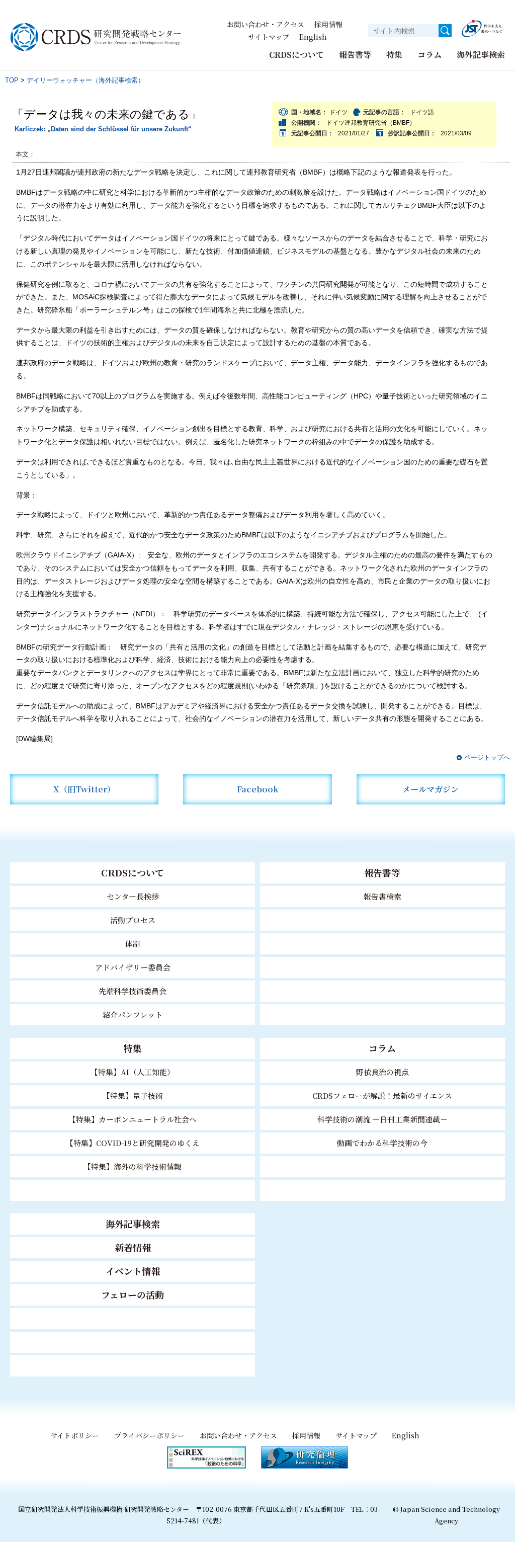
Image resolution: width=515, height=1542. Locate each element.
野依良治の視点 (382, 1072)
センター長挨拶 (133, 896)
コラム (429, 54)
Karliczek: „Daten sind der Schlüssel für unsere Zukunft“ (103, 129)
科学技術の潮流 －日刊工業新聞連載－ (382, 1119)
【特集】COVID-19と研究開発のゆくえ (133, 1143)
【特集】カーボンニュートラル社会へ (132, 1119)
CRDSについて (296, 54)
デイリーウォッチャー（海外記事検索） (85, 80)
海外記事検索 (481, 54)
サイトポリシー (74, 1435)
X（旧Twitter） (84, 789)
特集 (394, 54)
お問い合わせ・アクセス (265, 24)
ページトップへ (487, 757)
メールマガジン (430, 789)
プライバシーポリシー (149, 1435)
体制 (132, 943)
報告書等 (355, 54)
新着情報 (133, 1247)
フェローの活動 (132, 1294)
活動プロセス (132, 920)
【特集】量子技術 (133, 1095)
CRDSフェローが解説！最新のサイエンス (382, 1095)
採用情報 (328, 24)
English (313, 37)
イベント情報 (133, 1270)
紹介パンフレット (132, 1014)
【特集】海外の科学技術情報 (132, 1166)
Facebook (258, 789)
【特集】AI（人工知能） (133, 1072)
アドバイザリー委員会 (132, 967)
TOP (12, 80)
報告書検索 (382, 896)
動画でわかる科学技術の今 (382, 1143)
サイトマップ (268, 37)
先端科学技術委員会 (132, 991)
